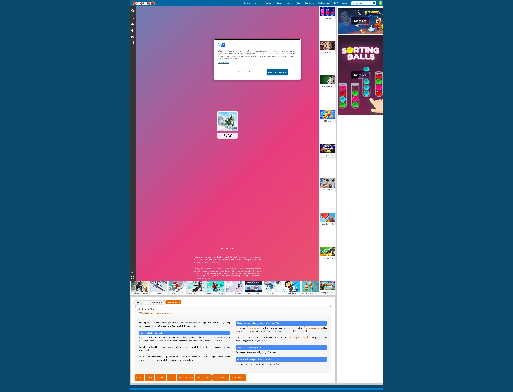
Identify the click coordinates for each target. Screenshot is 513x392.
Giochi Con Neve (186, 377)
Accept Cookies (277, 72)
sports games (254, 327)
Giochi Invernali (221, 377)
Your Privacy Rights (246, 72)
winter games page (298, 337)
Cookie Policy (224, 62)
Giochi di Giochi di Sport (152, 302)
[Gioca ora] (360, 33)
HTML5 (139, 377)
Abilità (171, 377)
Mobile (149, 377)
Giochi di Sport (203, 377)
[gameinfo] (132, 37)
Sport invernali (238, 377)
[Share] (132, 17)
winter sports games (314, 327)
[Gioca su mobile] (132, 43)
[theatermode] (132, 272)
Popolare (160, 377)
